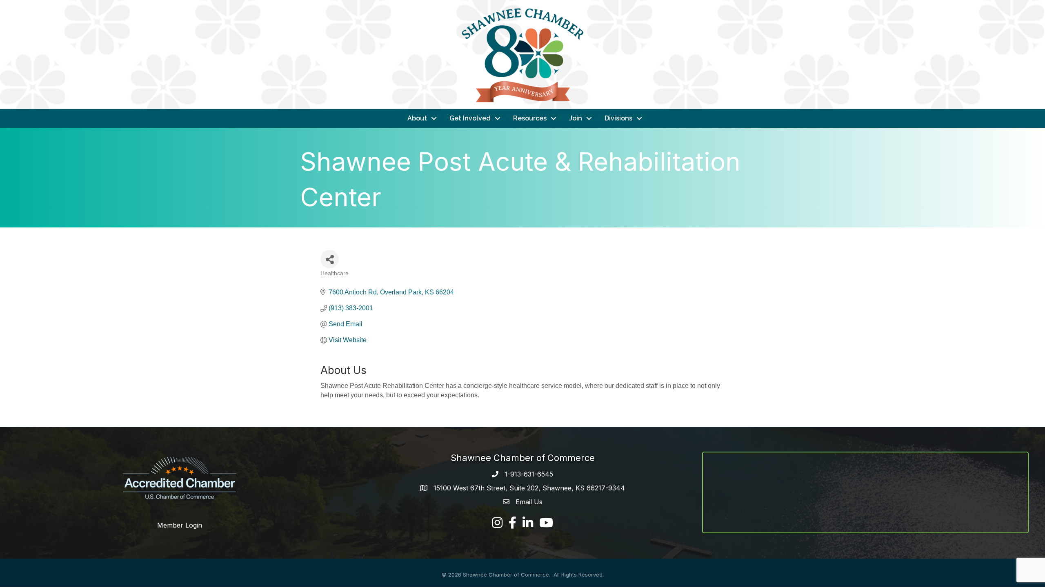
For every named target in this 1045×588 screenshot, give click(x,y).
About (417, 118)
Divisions (618, 118)
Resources (530, 118)
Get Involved (470, 118)
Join (575, 118)
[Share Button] (329, 259)
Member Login (179, 525)
